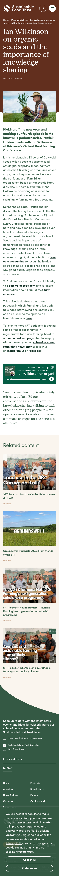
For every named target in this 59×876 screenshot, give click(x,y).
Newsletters (37, 789)
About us (8, 789)
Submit (7, 768)
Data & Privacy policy (32, 738)
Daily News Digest (16, 749)
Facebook (35, 351)
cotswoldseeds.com (22, 285)
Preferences (29, 868)
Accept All (29, 859)
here (29, 318)
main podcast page (21, 338)
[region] (29, 841)
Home (6, 20)
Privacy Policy (14, 843)
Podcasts (35, 783)
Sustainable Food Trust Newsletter (23, 745)
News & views (10, 795)
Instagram (14, 351)
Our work (8, 801)
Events (34, 795)
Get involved (37, 801)
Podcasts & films (19, 20)
